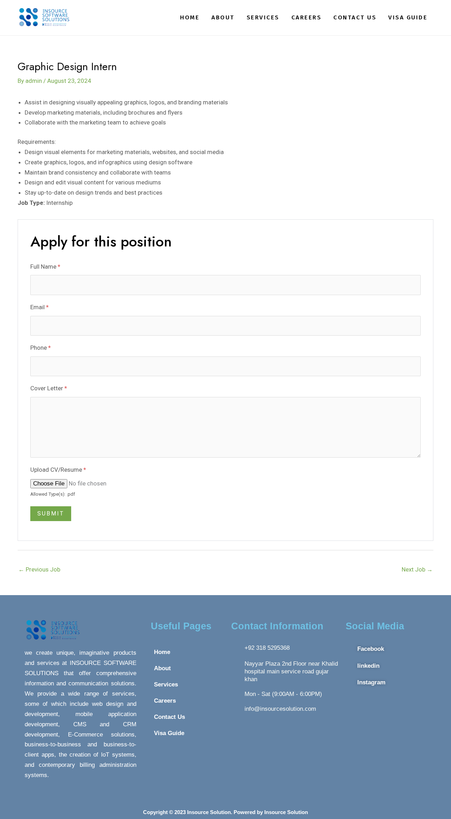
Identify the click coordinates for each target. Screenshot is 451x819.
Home (189, 17)
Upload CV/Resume (58, 469)
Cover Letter (48, 388)
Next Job (417, 569)
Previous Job (39, 569)
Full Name (45, 266)
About (223, 17)
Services (263, 17)
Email (39, 307)
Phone (40, 347)
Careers (306, 17)
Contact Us (354, 17)
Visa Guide (407, 17)
